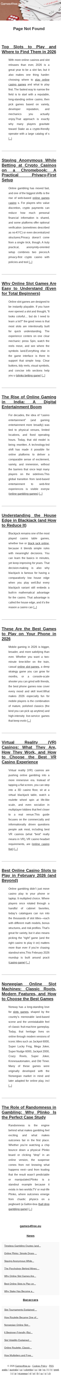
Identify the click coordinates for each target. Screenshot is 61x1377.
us (41, 1373)
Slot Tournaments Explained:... (20, 1309)
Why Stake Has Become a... (19, 1291)
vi (45, 1373)
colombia (28, 1369)
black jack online (38, 543)
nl (30, 1373)
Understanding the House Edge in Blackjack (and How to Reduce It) (29, 520)
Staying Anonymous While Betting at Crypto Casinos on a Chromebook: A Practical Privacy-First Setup (29, 170)
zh (49, 1373)
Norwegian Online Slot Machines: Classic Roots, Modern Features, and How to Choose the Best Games (29, 991)
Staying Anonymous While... (19, 1261)
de (40, 1369)
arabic (5, 1369)
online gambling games (23, 493)
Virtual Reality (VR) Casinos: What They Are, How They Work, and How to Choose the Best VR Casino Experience (29, 752)
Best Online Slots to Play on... (20, 1283)
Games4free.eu (22, 1366)
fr (51, 1369)
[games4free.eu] (30, 10)
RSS (51, 1366)
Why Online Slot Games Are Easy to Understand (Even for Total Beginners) (29, 288)
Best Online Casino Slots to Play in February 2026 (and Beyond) (29, 875)
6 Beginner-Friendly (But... (18, 1332)
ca (21, 1369)
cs (36, 1369)
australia (14, 1369)
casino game (17, 962)
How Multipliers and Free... (18, 1355)
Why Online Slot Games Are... (20, 1276)
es (44, 1369)
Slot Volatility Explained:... (18, 1340)
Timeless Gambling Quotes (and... (22, 1245)
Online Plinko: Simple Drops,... (20, 1253)
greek (56, 1369)
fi (48, 1369)
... (10, 138)
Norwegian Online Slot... (17, 1325)
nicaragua (23, 1373)
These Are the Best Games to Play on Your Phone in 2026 (29, 633)
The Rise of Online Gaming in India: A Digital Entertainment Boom (29, 402)
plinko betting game (28, 375)
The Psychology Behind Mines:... (21, 1268)
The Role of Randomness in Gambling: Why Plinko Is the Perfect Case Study (29, 1112)
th (38, 1373)
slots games (20, 1011)
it (12, 1373)
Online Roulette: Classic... (18, 1347)
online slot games (28, 666)
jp (15, 1373)
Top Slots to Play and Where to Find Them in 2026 (29, 49)
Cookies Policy (39, 1366)
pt (34, 1373)
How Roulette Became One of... (21, 1317)
